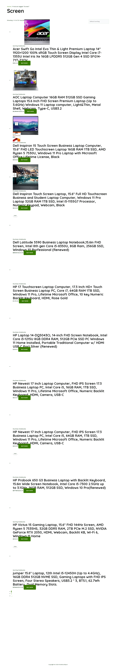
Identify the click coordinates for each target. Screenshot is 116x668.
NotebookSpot (14, 3)
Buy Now (24, 63)
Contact (101, 3)
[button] (108, 3)
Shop (81, 3)
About (88, 3)
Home (75, 3)
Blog (94, 3)
